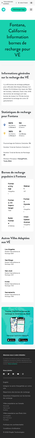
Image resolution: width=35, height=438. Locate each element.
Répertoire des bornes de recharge (16, 392)
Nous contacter (12, 364)
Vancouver (6, 408)
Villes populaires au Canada (13, 403)
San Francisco (7, 418)
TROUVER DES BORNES (8, 3)
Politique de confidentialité (13, 425)
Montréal (6, 406)
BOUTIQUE (24, 3)
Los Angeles (7, 416)
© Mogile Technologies (13, 432)
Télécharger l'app (19, 9)
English (5, 382)
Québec (5, 410)
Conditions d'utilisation (11, 428)
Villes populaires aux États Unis (14, 413)
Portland (6, 420)
